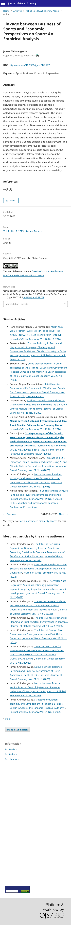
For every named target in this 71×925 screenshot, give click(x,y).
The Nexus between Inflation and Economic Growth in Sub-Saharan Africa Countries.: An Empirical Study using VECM (38, 605)
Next (61, 514)
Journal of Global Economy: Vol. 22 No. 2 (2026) (35, 429)
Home (6, 10)
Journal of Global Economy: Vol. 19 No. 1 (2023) (37, 625)
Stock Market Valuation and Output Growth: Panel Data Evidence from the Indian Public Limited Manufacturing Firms (38, 404)
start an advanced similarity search (37, 521)
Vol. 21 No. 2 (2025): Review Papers (42, 10)
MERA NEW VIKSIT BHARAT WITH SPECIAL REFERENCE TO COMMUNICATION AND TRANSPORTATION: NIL (36, 331)
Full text (12, 200)
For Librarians (11, 759)
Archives (17, 10)
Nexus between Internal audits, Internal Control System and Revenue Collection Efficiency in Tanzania (35, 687)
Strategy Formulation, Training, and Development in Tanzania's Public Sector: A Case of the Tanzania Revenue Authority (37, 703)
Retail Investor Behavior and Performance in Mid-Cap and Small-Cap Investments (37, 388)
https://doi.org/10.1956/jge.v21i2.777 (29, 65)
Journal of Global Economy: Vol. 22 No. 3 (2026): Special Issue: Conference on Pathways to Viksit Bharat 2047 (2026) (38, 449)
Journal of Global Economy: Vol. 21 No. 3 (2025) (35, 711)
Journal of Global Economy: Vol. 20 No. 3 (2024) (35, 339)
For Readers (11, 749)
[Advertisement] (15, 823)
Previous (11, 514)
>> (10, 718)
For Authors (11, 754)
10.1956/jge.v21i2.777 (33, 297)
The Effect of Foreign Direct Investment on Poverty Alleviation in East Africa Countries (37, 634)
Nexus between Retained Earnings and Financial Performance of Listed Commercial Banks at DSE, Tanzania (36, 478)
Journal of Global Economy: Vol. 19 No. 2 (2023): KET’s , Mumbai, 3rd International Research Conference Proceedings (36, 503)
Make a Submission (17, 729)
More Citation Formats (17, 303)
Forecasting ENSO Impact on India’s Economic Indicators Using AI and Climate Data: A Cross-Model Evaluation (38, 462)
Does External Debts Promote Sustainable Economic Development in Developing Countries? (38, 568)
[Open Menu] (3, 3)
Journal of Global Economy (22, 3)
